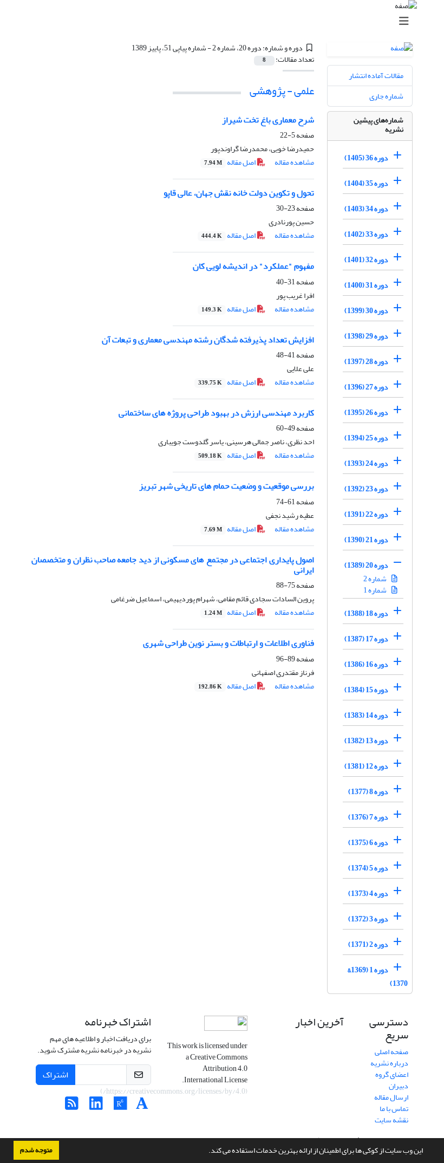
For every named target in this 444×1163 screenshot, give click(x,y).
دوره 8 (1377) (368, 791)
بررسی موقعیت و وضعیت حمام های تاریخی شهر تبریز (226, 486)
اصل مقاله (230, 162)
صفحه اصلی (391, 1051)
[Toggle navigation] (225, 21)
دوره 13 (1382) (366, 740)
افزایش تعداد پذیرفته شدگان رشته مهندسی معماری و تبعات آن (208, 340)
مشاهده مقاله (294, 162)
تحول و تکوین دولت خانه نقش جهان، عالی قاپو (239, 193)
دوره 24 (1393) (366, 463)
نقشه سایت (391, 1120)
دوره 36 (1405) (366, 158)
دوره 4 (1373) (368, 893)
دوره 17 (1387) (366, 639)
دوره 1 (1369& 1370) (378, 977)
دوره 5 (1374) (368, 868)
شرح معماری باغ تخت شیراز (268, 120)
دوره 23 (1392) (366, 489)
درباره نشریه (389, 1063)
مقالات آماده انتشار (376, 75)
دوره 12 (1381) (366, 766)
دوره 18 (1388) (366, 613)
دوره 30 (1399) (366, 310)
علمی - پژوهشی (282, 90)
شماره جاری (386, 96)
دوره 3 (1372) (368, 919)
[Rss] (71, 1106)
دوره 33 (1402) (366, 234)
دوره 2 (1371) (368, 944)
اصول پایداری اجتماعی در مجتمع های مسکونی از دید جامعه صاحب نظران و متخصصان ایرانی (172, 564)
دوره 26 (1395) (366, 412)
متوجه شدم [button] (36, 1149)
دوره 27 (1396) (366, 387)
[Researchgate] (120, 1106)
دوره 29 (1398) (366, 336)
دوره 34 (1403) (366, 209)
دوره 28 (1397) (366, 361)
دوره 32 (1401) (366, 259)
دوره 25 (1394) (366, 438)
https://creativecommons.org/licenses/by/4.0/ (174, 1091)
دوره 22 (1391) (366, 514)
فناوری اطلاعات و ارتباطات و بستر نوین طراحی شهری (228, 643)
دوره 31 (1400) (366, 285)
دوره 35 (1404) (366, 183)
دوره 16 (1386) (366, 664)
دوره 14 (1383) (366, 715)
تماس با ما (394, 1108)
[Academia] (142, 1106)
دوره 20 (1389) (366, 565)
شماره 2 (375, 578)
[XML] (125, 48)
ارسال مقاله (391, 1097)
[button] (205, 1151)
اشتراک (55, 1075)
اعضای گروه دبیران (391, 1080)
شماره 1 (375, 590)
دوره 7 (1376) (368, 817)
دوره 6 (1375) (368, 842)
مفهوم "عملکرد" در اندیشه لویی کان (253, 266)
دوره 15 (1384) (366, 690)
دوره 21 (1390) (366, 539)
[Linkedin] (96, 1106)
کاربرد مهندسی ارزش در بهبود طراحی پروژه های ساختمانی (216, 413)
